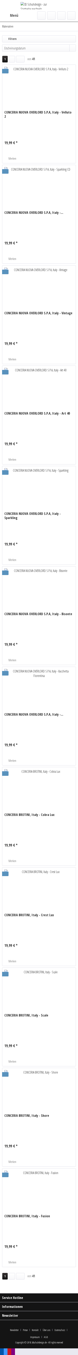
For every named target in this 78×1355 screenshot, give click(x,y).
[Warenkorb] (71, 15)
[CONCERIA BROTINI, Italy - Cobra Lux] (39, 787)
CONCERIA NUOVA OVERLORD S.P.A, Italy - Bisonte (38, 614)
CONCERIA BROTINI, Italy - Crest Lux (29, 915)
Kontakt (35, 1330)
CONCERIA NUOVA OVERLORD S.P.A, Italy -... (33, 212)
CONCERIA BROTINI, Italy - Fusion (27, 1216)
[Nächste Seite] (12, 59)
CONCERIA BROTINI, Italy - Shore (26, 1115)
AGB (46, 1337)
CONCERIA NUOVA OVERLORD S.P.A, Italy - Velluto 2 (38, 114)
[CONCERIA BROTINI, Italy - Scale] (39, 988)
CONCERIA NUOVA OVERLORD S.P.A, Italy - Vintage (38, 313)
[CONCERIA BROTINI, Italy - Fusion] (39, 1189)
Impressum (35, 1337)
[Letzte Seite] (20, 59)
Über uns (46, 1330)
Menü (14, 15)
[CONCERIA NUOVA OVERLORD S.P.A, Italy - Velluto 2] (39, 85)
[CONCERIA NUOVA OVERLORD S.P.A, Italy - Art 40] (39, 386)
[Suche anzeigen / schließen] (41, 15)
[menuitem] (10, 15)
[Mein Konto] (61, 15)
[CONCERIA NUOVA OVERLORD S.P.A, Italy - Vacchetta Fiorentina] (39, 687)
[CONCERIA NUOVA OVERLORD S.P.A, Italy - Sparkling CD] (39, 185)
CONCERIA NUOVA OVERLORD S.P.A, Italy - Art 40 (37, 413)
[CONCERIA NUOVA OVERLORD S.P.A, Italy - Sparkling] (39, 486)
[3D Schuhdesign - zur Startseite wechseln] (39, 5)
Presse (25, 1330)
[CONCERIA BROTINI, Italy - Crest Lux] (39, 888)
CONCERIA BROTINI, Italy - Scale (26, 1015)
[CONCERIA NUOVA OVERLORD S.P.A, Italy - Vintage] (39, 286)
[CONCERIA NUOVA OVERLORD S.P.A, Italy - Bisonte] (39, 587)
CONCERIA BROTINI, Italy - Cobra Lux (29, 815)
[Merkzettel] (51, 15)
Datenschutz (59, 1330)
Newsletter (14, 1330)
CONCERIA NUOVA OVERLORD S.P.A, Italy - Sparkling (32, 516)
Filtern (12, 39)
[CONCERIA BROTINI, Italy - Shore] (39, 1088)
